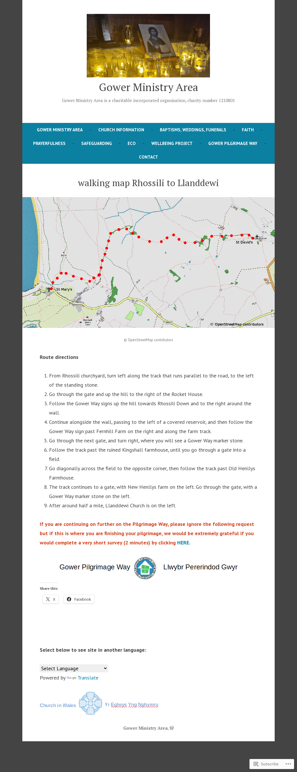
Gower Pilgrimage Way (232, 143)
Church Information (121, 129)
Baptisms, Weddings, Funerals (193, 129)
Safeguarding (96, 143)
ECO (132, 143)
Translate (87, 677)
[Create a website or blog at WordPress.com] (172, 728)
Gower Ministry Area (148, 87)
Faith (248, 129)
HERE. (183, 542)
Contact (148, 157)
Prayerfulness (49, 143)
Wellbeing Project (172, 143)
